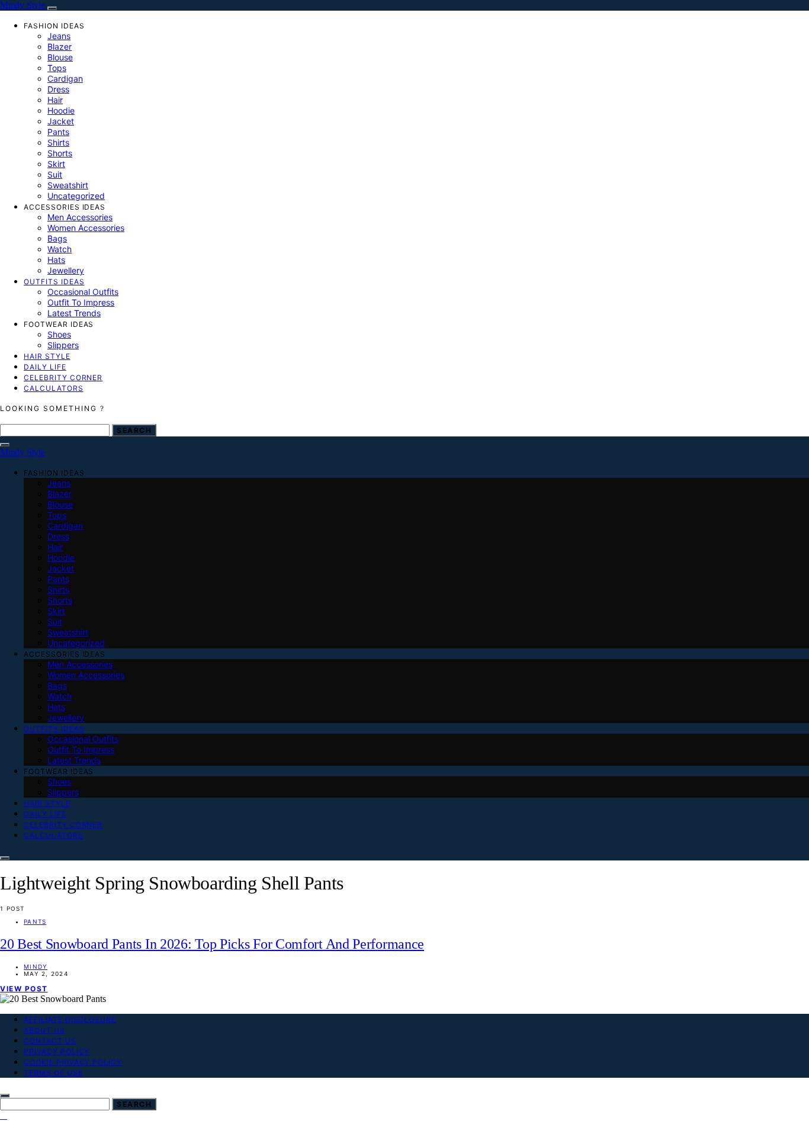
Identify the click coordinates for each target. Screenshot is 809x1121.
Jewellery (65, 270)
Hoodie (61, 110)
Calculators (54, 388)
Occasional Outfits (82, 292)
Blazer (59, 46)
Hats (56, 260)
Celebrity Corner (63, 377)
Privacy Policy (56, 1051)
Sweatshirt (67, 185)
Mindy (35, 966)
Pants (58, 132)
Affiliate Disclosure (70, 1019)
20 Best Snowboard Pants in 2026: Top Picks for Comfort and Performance (212, 944)
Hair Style (47, 356)
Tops (56, 68)
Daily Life (45, 366)
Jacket (60, 121)
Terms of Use (53, 1072)
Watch (59, 249)
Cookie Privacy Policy (73, 1062)
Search (134, 430)
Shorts (59, 153)
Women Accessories (85, 228)
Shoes (59, 334)
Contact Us (50, 1040)
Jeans (58, 36)
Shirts (58, 142)
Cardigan (65, 78)
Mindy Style (22, 5)
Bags (57, 238)
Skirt (56, 164)
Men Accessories (80, 217)
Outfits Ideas (54, 281)
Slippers (63, 345)
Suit (54, 174)
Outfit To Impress (80, 302)
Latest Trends (74, 313)
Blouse (60, 57)
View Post (24, 988)
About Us (44, 1030)
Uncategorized (76, 196)
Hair (55, 100)
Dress (58, 89)
